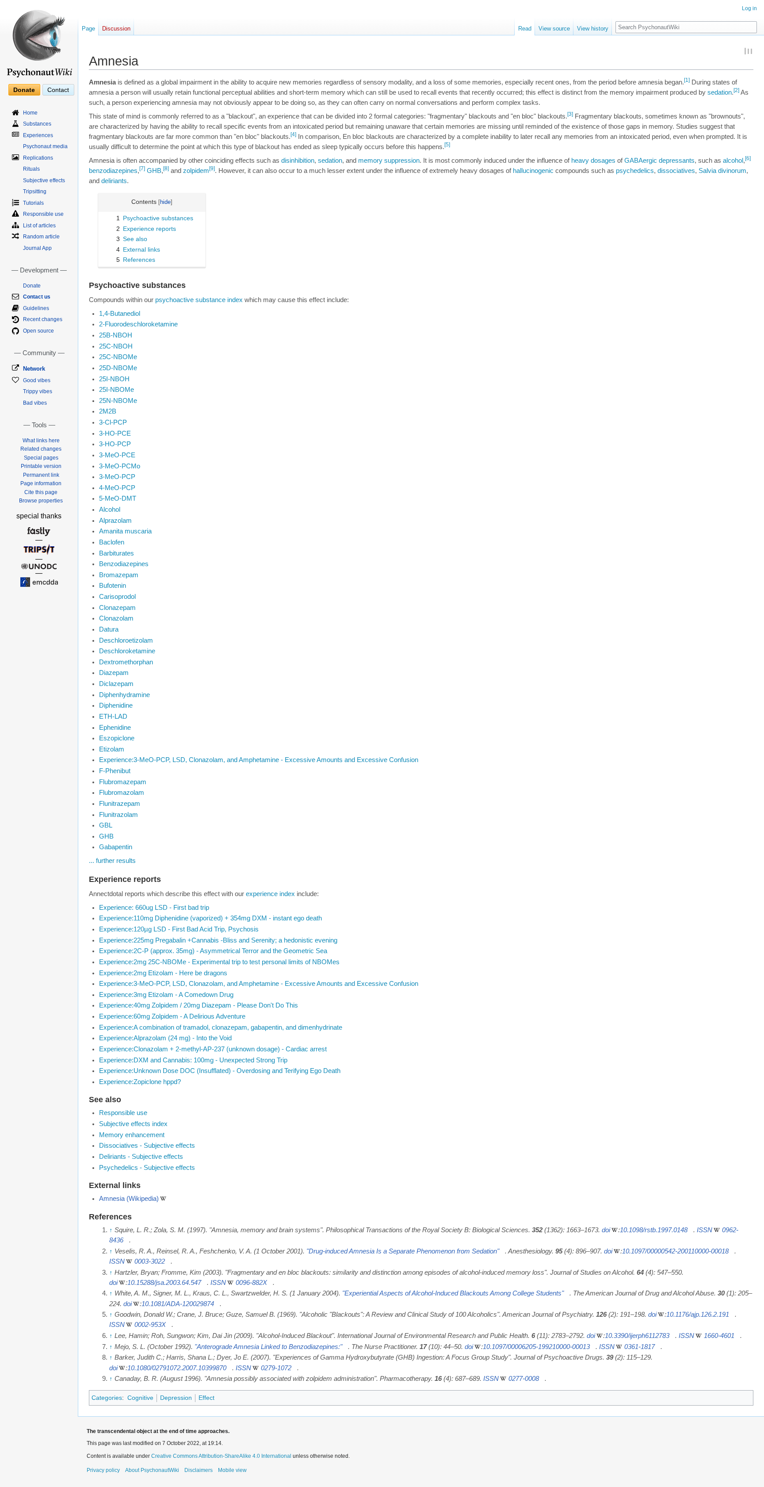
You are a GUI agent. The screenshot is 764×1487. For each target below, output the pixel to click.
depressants (677, 160)
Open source (38, 331)
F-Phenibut (114, 770)
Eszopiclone (116, 738)
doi (606, 1230)
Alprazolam (115, 520)
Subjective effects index (133, 1123)
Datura (108, 629)
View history (592, 28)
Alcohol (109, 509)
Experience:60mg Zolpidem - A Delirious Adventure (172, 1016)
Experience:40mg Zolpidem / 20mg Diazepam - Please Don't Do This (198, 1005)
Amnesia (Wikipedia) (129, 1198)
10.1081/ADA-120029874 (177, 1303)
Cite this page (40, 492)
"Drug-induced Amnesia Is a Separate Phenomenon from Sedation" (402, 1251)
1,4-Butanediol (119, 313)
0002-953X (150, 1324)
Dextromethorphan (126, 662)
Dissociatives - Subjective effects (147, 1145)
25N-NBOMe (118, 400)
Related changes (40, 449)
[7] (142, 168)
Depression (176, 1397)
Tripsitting (34, 191)
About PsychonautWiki (152, 1470)
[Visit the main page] (39, 40)
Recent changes (42, 319)
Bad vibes (35, 403)
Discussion (116, 28)
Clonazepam (117, 607)
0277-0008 (523, 1378)
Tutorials (33, 203)
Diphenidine (116, 705)
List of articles (39, 225)
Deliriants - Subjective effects (141, 1156)
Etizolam (111, 749)
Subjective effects (44, 180)
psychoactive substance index (199, 299)
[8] (166, 168)
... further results (112, 860)
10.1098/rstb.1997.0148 (654, 1230)
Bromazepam (118, 575)
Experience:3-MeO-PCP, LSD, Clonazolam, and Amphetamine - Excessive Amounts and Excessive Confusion (258, 759)
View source (554, 28)
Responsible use (123, 1112)
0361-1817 (639, 1346)
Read (524, 28)
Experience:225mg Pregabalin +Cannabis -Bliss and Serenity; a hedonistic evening (218, 940)
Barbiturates (116, 553)
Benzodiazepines (124, 563)
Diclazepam (116, 683)
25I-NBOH (114, 379)
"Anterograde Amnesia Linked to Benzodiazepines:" (268, 1346)
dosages (603, 160)
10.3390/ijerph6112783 (637, 1335)
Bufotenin (112, 585)
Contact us (36, 297)
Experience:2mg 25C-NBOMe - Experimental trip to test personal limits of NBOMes (219, 962)
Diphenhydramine (124, 694)
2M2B (107, 411)
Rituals (31, 169)
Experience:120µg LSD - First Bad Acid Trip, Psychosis (179, 929)
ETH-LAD (113, 716)
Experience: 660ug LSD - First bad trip (154, 907)
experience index (270, 893)
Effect (206, 1397)
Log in (749, 8)
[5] (447, 145)
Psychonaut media (45, 146)
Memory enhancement (131, 1134)
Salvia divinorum (722, 170)
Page (88, 28)
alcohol (733, 160)
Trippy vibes (37, 391)
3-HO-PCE (115, 433)
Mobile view (232, 1470)
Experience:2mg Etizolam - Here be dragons (163, 973)
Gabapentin (115, 847)
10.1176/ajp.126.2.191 (697, 1314)
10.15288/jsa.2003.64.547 (164, 1282)
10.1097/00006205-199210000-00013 (536, 1346)
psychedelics (635, 170)
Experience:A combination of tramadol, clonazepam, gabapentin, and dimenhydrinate (220, 1027)
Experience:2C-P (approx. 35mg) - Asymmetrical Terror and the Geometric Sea (213, 950)
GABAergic (640, 160)
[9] (212, 168)
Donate (24, 89)
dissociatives (676, 170)
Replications (38, 158)
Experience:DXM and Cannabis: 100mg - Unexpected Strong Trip (193, 1060)
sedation (719, 92)
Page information (40, 483)
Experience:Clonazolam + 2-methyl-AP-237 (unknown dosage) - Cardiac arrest (213, 1049)
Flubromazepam (122, 782)
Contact (58, 89)
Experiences (38, 135)
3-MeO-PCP (117, 476)
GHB (154, 170)
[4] (293, 134)
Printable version (41, 466)
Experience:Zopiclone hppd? (140, 1081)
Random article (41, 237)
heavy (580, 160)
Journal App (37, 248)
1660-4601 (719, 1335)
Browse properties (41, 501)
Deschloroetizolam (126, 640)
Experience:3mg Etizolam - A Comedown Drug (166, 994)
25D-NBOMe (118, 368)
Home (30, 113)
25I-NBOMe (116, 389)
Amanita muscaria (125, 531)
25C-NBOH (116, 346)
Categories (107, 1397)
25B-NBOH (115, 335)
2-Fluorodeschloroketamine (138, 324)
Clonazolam (116, 618)
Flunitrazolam (118, 814)
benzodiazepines (113, 170)
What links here (41, 440)
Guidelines (36, 308)
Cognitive (140, 1397)
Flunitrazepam (119, 803)
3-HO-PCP (115, 444)
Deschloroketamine (127, 651)
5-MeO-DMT (117, 498)
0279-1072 (276, 1368)
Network (34, 368)
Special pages (41, 458)
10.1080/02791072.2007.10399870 (176, 1368)
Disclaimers (198, 1470)
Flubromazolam (121, 792)
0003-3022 (149, 1261)
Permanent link (41, 475)
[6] (748, 158)
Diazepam (114, 672)
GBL (105, 825)
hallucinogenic (533, 170)
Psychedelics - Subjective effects (147, 1167)
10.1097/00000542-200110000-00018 (675, 1251)
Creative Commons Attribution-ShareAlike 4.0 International (221, 1456)
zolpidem (196, 170)
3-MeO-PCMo (119, 466)
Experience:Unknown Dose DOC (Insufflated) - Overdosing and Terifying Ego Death (219, 1070)
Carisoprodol (117, 596)
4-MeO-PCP (117, 487)
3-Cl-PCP (113, 422)
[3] (570, 114)
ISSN (704, 1230)
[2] (736, 90)
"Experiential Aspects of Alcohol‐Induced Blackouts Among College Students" (453, 1293)
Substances (37, 124)
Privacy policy (103, 1470)
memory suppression (389, 160)
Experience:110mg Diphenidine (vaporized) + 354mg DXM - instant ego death (210, 918)
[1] (687, 80)
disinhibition (297, 160)
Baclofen (111, 542)
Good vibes (36, 380)
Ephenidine (115, 727)
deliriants (114, 180)
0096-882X (251, 1282)
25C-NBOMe (118, 356)
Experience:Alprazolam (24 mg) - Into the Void (165, 1038)
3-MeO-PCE (117, 455)
